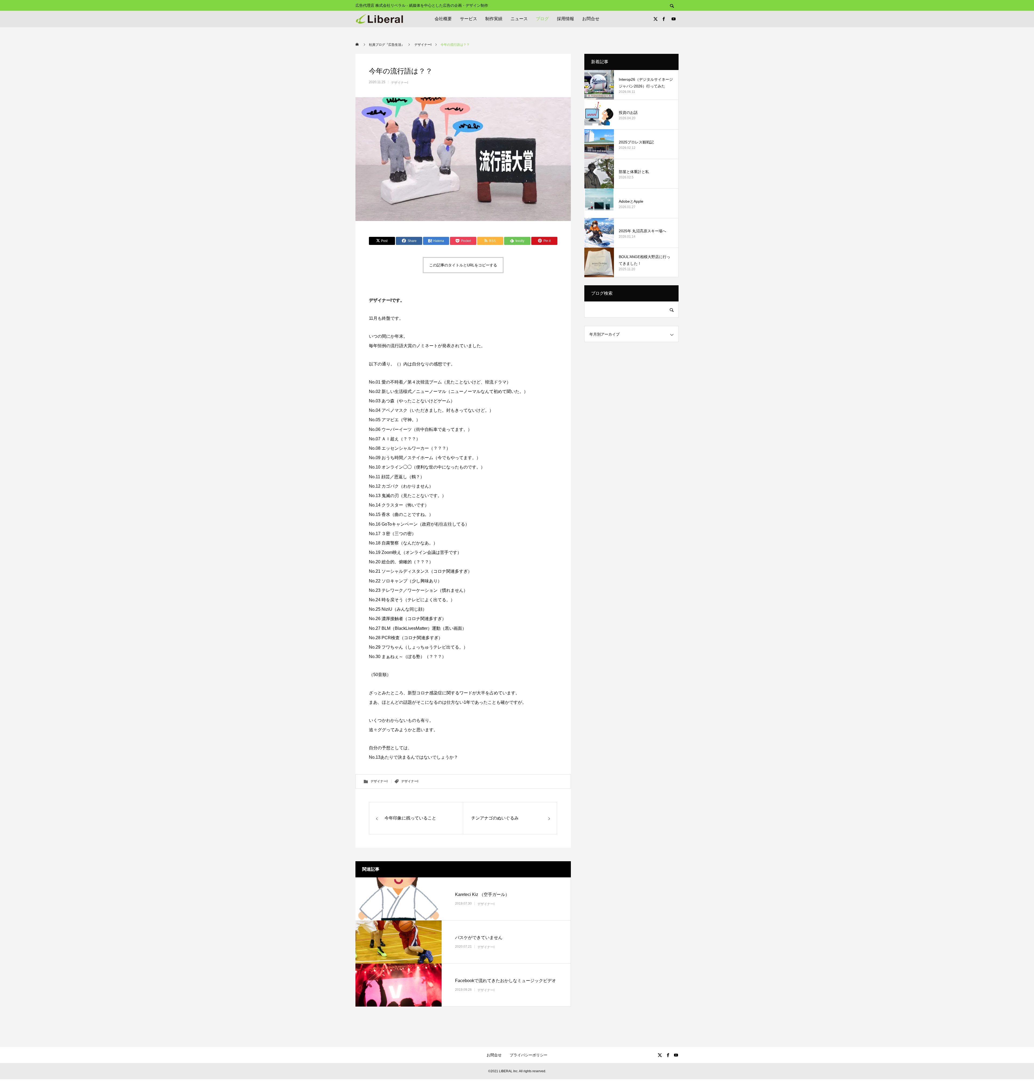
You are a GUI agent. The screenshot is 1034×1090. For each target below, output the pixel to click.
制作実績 (493, 18)
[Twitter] (655, 19)
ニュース (519, 18)
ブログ (542, 18)
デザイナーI (399, 83)
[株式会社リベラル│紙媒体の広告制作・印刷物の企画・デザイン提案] (379, 19)
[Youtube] (674, 19)
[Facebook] (663, 19)
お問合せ (590, 18)
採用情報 (565, 18)
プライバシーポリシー (528, 1055)
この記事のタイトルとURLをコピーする (463, 265)
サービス (468, 18)
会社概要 (443, 18)
